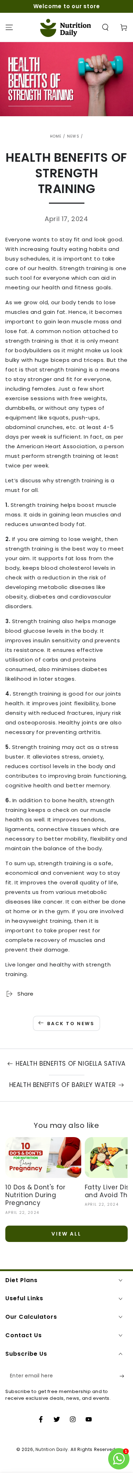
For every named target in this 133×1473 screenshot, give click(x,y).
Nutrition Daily (51, 1449)
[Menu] (9, 27)
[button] (105, 27)
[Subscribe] (124, 1376)
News (73, 136)
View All (66, 1233)
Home (56, 136)
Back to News (70, 1023)
